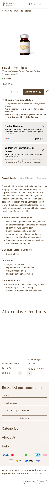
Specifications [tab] (42, 178)
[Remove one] (5, 92)
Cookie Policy (37, 473)
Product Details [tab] (9, 178)
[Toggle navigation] (44, 4)
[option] (24, 347)
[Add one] (18, 92)
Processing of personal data (20, 410)
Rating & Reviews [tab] (26, 178)
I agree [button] (42, 482)
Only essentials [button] (30, 482)
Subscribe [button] (24, 418)
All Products (7, 11)
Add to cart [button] (31, 92)
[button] (20, 373)
